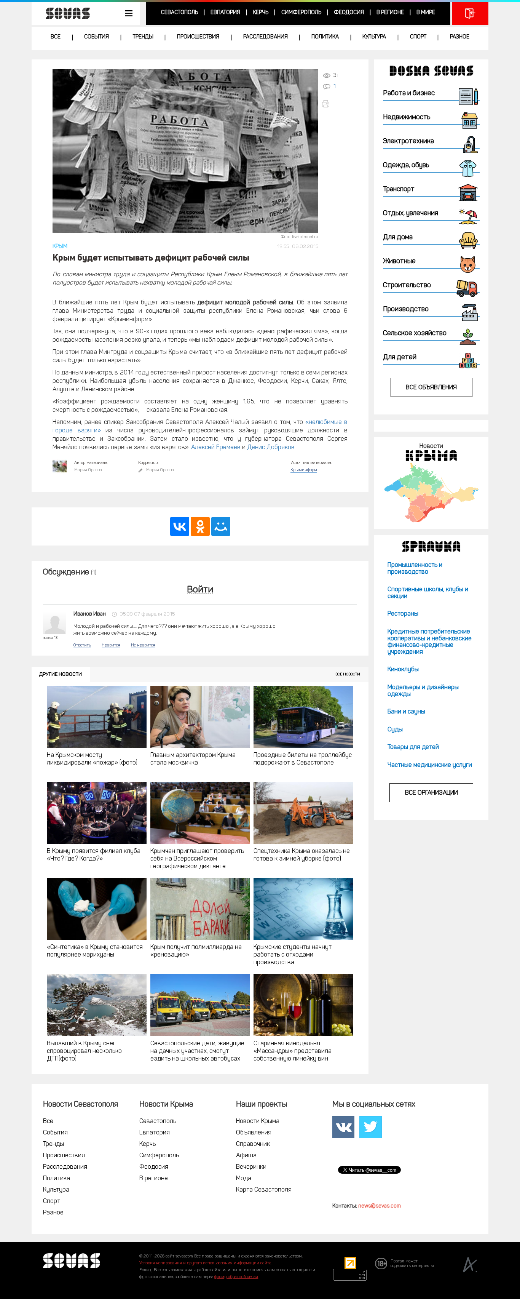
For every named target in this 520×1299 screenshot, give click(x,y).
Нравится (111, 645)
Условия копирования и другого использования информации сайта (205, 1263)
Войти (200, 590)
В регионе (390, 13)
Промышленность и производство (415, 568)
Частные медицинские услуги (430, 765)
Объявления (253, 1133)
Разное (459, 37)
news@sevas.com (379, 1206)
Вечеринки (251, 1167)
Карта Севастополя (264, 1190)
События (96, 37)
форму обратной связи (236, 1277)
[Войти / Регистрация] (470, 13)
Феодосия (349, 13)
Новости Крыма (257, 1121)
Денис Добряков (271, 448)
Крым (60, 247)
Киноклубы (403, 670)
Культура (374, 37)
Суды (395, 730)
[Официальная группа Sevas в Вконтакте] (343, 1127)
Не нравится (143, 645)
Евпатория (225, 13)
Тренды (143, 37)
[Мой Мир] (220, 526)
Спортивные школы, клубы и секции (428, 593)
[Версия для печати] (334, 104)
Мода (243, 1179)
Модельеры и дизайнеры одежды (423, 691)
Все (56, 37)
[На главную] (64, 13)
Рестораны (403, 614)
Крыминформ (303, 470)
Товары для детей (413, 747)
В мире (425, 13)
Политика (325, 37)
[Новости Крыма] (431, 492)
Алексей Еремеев (216, 448)
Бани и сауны (406, 712)
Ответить (82, 645)
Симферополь (301, 13)
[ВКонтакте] (179, 526)
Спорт (418, 37)
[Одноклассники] (200, 526)
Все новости (347, 674)
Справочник (253, 1144)
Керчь (260, 13)
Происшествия (198, 37)
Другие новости (60, 674)
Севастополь (179, 13)
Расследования (265, 37)
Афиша (246, 1156)
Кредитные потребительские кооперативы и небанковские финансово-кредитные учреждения (430, 642)
